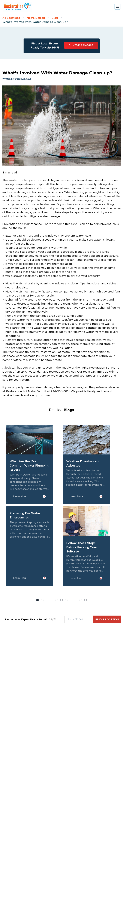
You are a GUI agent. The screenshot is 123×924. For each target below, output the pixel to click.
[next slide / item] (116, 513)
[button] (42, 600)
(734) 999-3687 (83, 45)
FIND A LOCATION (107, 619)
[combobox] (78, 619)
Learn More (19, 496)
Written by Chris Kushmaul (16, 79)
